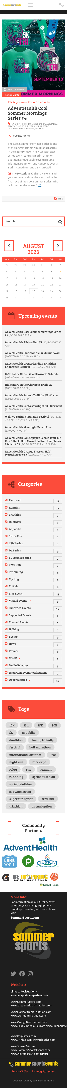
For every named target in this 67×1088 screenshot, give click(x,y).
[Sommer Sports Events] (12, 5)
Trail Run (15, 565)
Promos (13, 651)
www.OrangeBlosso (22, 1022)
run (28, 769)
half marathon (40, 747)
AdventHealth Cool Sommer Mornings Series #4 (28, 113)
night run (16, 762)
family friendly (26, 128)
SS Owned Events (20, 608)
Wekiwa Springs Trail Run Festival (33, 418)
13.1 (26, 725)
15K (40, 725)
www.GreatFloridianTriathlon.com (31, 1005)
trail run (48, 799)
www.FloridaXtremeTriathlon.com (31, 1012)
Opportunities (18, 679)
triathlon (16, 806)
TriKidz (13, 586)
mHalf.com (40, 1022)
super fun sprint (33, 126)
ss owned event (20, 791)
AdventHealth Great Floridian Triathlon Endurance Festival (30, 365)
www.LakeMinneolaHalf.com (28, 1026)
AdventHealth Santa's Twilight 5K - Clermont (33, 407)
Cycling (14, 579)
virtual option (42, 806)
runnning (16, 777)
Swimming (16, 572)
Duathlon (15, 522)
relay (10, 126)
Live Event (15, 593)
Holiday (14, 629)
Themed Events (11, 94)
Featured (15, 500)
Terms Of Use (20, 1071)
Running (14, 507)
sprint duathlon (43, 777)
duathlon (16, 740)
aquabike (19, 126)
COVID (13, 658)
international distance (45, 124)
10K (11, 725)
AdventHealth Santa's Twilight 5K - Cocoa (31, 396)
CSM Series (16, 543)
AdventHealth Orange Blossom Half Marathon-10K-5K (28, 452)
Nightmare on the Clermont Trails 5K (28, 386)
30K (54, 725)
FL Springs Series (20, 557)
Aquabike (15, 529)
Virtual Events (18, 600)
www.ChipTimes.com (23, 1036)
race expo (40, 128)
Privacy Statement (44, 1071)
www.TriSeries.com (44, 1039)
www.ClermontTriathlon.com (28, 1015)
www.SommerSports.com (26, 1001)
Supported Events (20, 615)
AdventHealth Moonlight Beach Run (28, 428)
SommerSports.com (25, 917)
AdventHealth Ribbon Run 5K (33, 343)
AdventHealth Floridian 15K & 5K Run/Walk (32, 354)
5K (13, 124)
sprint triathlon (23, 124)
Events (13, 636)
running (46, 769)
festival (14, 747)
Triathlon (15, 514)
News (12, 643)
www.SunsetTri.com (23, 1046)
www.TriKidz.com (21, 1039)
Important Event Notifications (28, 672)
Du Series (15, 550)
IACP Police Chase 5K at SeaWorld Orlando (31, 375)
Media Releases (18, 665)
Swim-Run (15, 536)
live (53, 755)
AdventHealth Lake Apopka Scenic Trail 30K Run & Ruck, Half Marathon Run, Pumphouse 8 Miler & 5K (33, 441)
